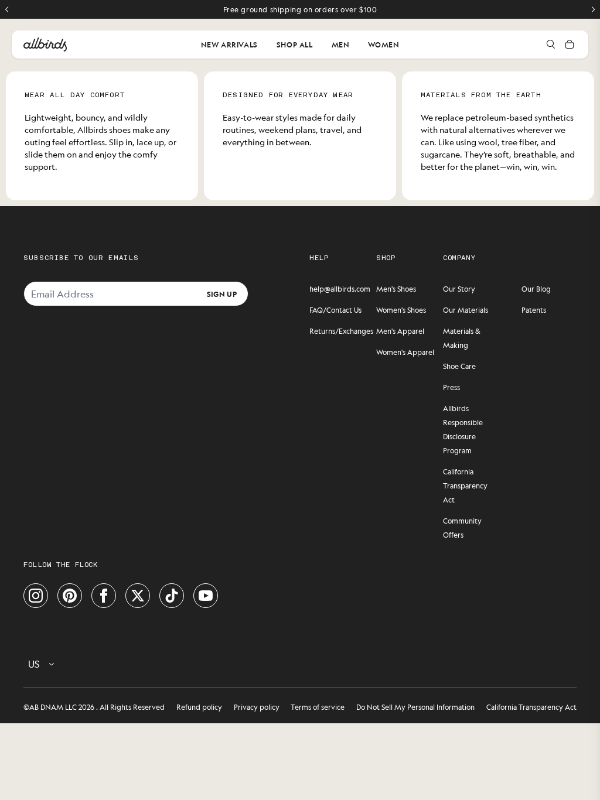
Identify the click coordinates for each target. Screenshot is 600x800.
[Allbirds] (45, 44)
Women (383, 44)
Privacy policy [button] (256, 707)
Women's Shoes (401, 309)
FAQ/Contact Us (335, 309)
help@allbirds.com (339, 288)
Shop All (295, 44)
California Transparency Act (465, 485)
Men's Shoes (396, 288)
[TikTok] (171, 595)
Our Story (459, 288)
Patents (533, 309)
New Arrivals (229, 44)
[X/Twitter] (137, 595)
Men (341, 44)
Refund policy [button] (199, 707)
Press (451, 387)
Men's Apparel (400, 331)
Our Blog (536, 288)
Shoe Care (459, 366)
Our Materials (465, 309)
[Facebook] (103, 595)
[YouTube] (205, 595)
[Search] (551, 44)
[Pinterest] (69, 595)
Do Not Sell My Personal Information (415, 707)
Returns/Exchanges (341, 331)
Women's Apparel (405, 352)
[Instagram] (35, 595)
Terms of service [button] (318, 707)
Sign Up (222, 293)
